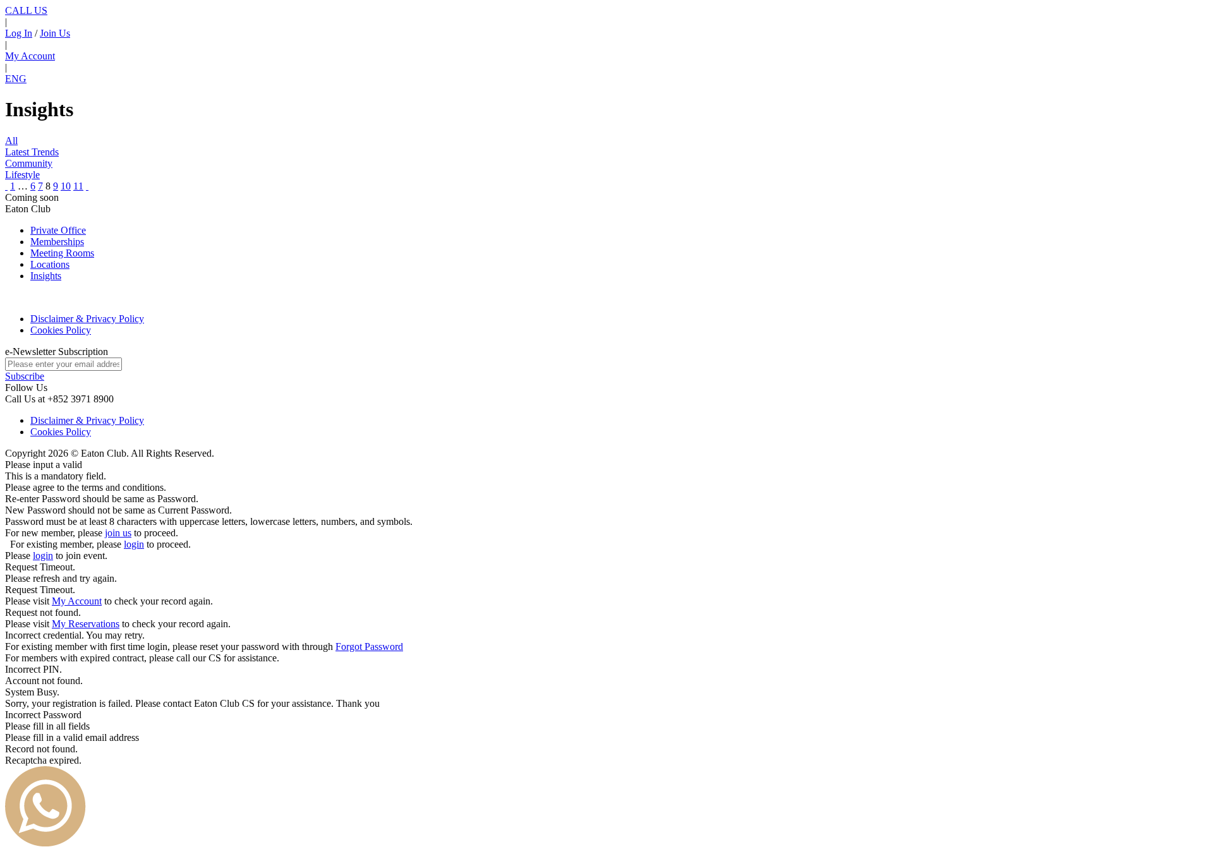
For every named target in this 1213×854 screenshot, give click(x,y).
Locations (49, 264)
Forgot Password (369, 646)
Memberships (57, 241)
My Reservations (85, 623)
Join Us (55, 33)
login (134, 544)
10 (66, 186)
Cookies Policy (60, 330)
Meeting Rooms (62, 253)
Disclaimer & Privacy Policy (87, 318)
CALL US (26, 10)
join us (118, 532)
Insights (45, 275)
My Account (30, 56)
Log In (18, 33)
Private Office (58, 230)
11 (78, 186)
